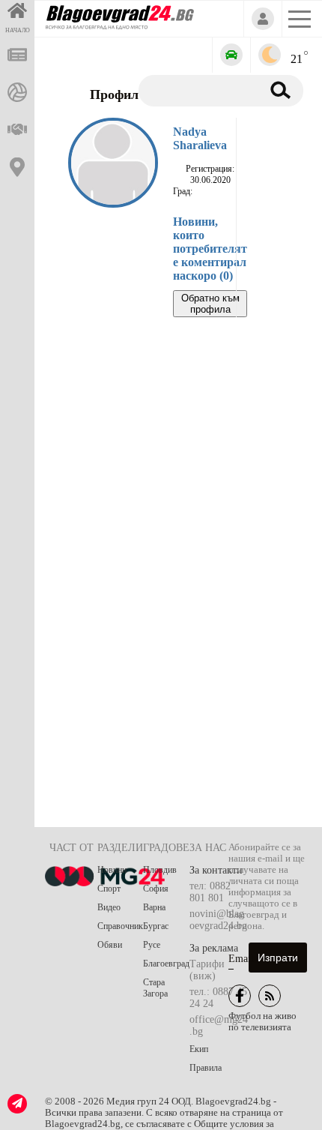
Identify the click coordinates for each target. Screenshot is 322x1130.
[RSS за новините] (269, 996)
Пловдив (160, 870)
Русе (151, 945)
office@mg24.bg (218, 1025)
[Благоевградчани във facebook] (239, 996)
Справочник (120, 926)
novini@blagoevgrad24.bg (218, 919)
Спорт (109, 888)
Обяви (109, 945)
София (155, 888)
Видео (109, 907)
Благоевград (166, 963)
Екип (198, 1049)
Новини (112, 870)
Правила (205, 1068)
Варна (154, 907)
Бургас (155, 926)
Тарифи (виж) (207, 970)
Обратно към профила (210, 303)
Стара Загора (155, 988)
